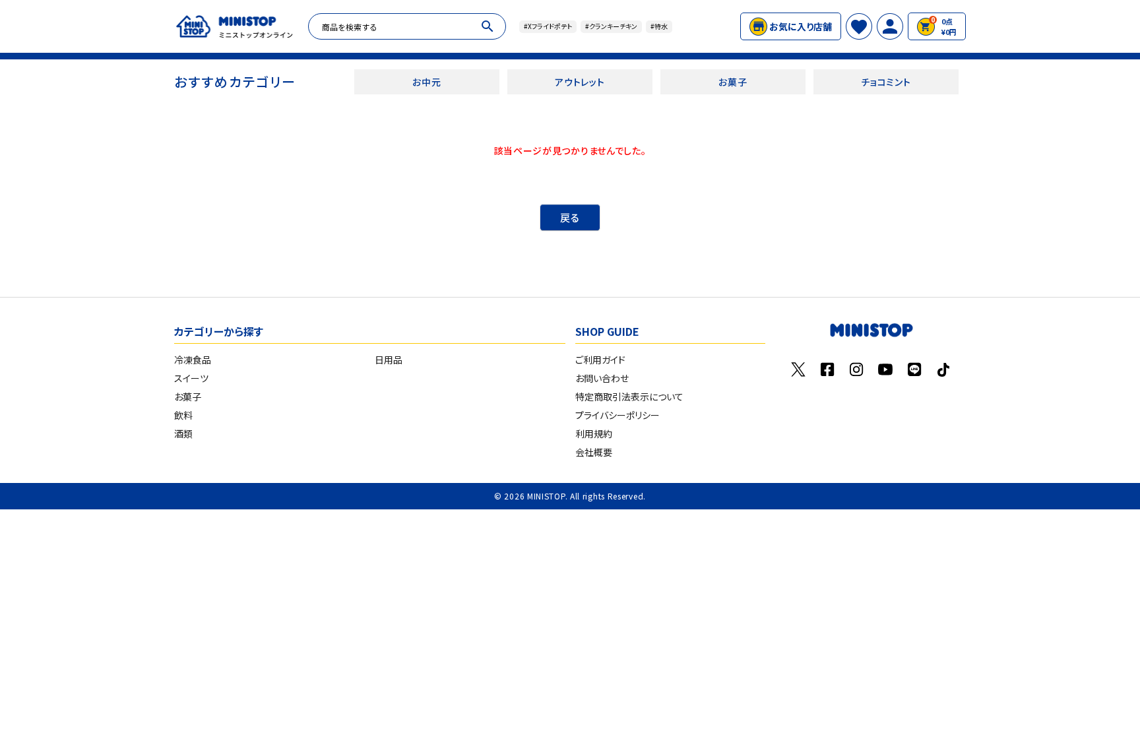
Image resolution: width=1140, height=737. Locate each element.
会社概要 (593, 452)
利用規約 (593, 433)
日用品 (388, 359)
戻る (569, 217)
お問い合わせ (602, 378)
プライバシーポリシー (617, 415)
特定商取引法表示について (629, 396)
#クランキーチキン (611, 26)
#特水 (659, 26)
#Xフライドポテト (548, 26)
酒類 (183, 433)
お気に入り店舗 (800, 26)
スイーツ (191, 378)
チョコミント (885, 81)
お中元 (426, 81)
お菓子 (732, 81)
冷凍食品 (192, 359)
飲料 (183, 415)
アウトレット (579, 81)
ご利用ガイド (600, 359)
